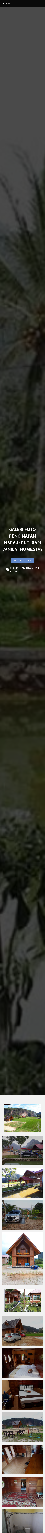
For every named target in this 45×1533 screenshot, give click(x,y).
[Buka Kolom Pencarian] (41, 3)
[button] (22, 560)
